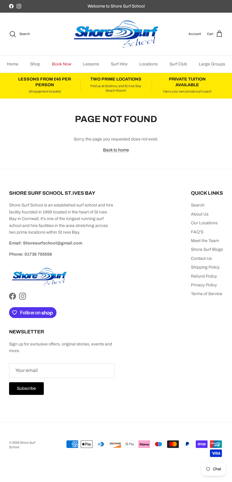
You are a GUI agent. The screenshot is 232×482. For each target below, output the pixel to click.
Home (12, 64)
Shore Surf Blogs (207, 249)
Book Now (61, 64)
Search (198, 205)
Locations (148, 64)
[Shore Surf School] (116, 34)
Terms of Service (206, 293)
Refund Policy (204, 276)
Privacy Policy (204, 285)
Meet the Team (205, 240)
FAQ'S (197, 232)
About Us (199, 214)
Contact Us (201, 258)
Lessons (91, 64)
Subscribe (26, 388)
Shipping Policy (205, 267)
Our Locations (204, 223)
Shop (35, 64)
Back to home (116, 150)
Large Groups (212, 64)
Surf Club (178, 64)
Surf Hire (119, 64)
